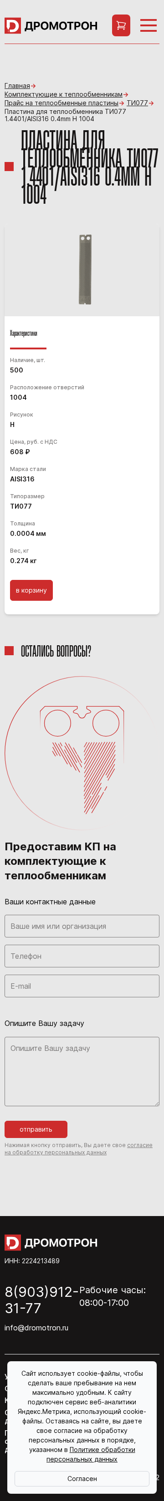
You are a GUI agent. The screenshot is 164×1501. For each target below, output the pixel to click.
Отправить (36, 1129)
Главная (17, 85)
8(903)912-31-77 (42, 1300)
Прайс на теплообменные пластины (61, 103)
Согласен (82, 1478)
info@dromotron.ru (36, 1328)
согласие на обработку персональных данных (79, 1149)
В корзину (31, 590)
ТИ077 (137, 103)
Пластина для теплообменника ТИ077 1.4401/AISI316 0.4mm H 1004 (65, 115)
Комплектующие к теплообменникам (64, 94)
